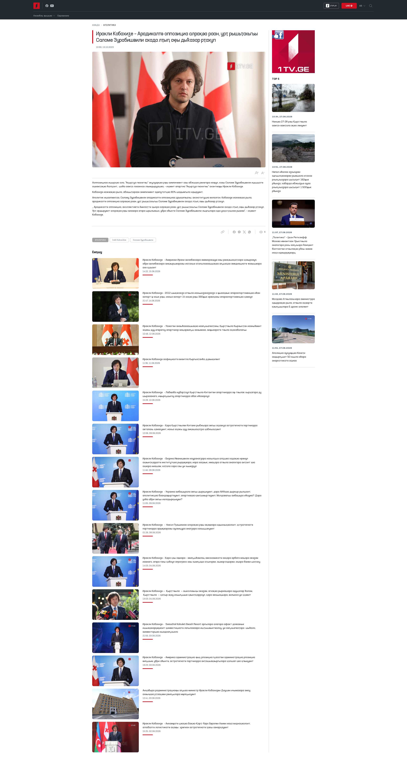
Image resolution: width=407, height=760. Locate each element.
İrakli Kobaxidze (119, 240)
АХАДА (96, 25)
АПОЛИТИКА (100, 240)
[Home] (36, 6)
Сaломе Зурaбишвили (143, 240)
